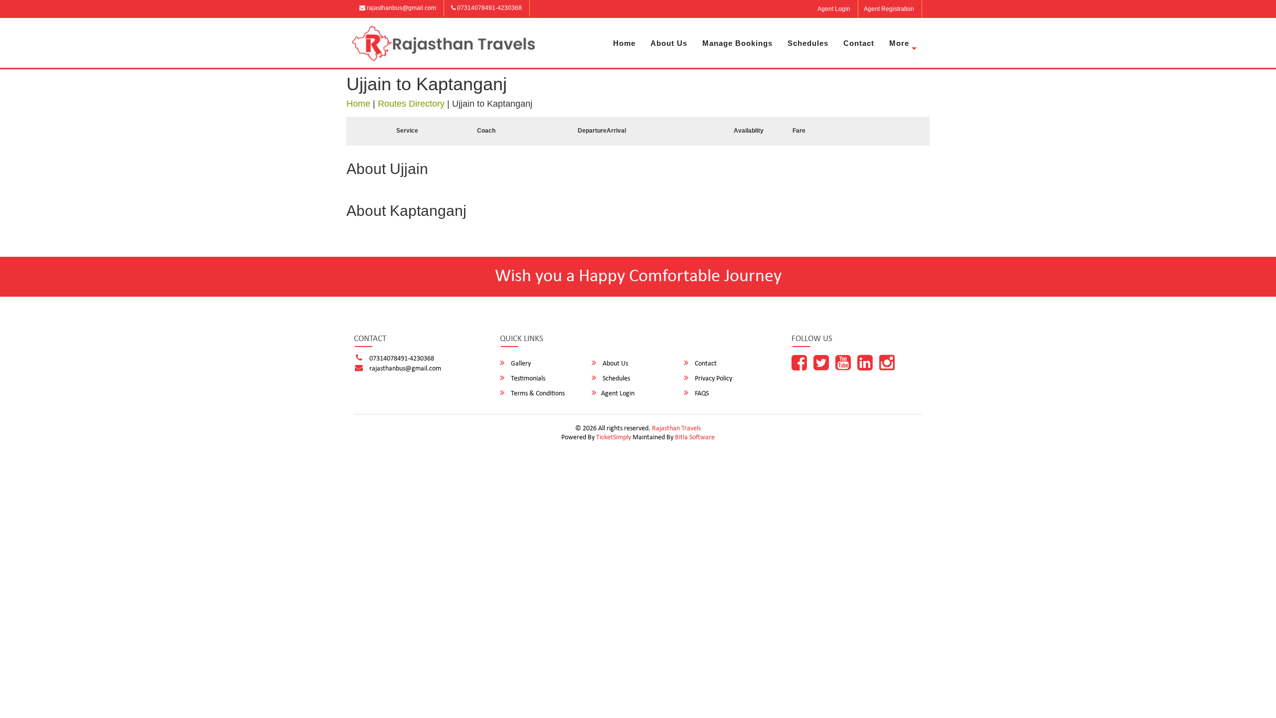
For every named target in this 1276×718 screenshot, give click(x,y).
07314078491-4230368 (489, 7)
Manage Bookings (737, 43)
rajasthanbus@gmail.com (400, 7)
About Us (668, 43)
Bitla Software (695, 437)
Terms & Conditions (537, 393)
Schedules (808, 43)
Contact (858, 43)
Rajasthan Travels (676, 428)
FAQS (701, 393)
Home (624, 43)
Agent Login (833, 8)
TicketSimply (613, 437)
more (899, 43)
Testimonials (527, 378)
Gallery (520, 363)
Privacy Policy (712, 378)
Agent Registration (889, 8)
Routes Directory (411, 104)
